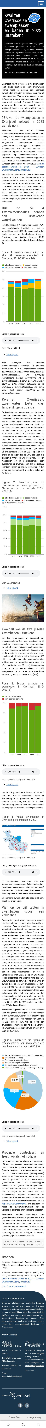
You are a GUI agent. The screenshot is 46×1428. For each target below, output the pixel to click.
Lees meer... (30, 1370)
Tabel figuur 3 (12, 784)
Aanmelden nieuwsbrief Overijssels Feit (21, 72)
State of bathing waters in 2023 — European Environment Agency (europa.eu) (23, 167)
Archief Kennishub (9, 1335)
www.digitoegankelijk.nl (34, 1366)
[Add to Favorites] (8, 1424)
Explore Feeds (14, 1417)
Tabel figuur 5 (12, 1141)
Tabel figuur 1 (12, 354)
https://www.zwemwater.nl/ (14, 1204)
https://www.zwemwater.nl (14, 1286)
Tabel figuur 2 (12, 588)
